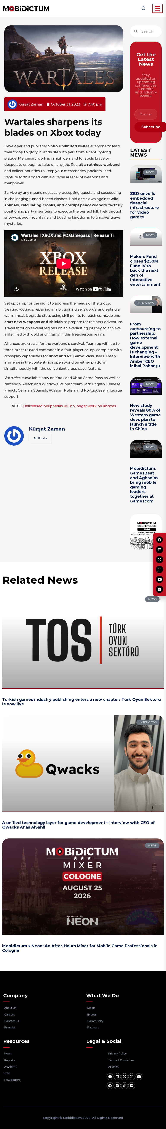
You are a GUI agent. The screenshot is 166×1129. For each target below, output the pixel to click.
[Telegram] (110, 1085)
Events (91, 1014)
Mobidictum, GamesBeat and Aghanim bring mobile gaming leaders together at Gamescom (144, 484)
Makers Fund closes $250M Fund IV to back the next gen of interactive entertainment (145, 270)
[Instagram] (131, 1076)
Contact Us (11, 1021)
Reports (9, 1060)
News (8, 1053)
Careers (9, 1014)
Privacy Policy (117, 1053)
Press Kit (10, 1027)
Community (95, 1021)
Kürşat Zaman (47, 429)
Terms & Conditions (121, 1060)
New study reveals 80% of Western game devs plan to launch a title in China (145, 417)
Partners (93, 1027)
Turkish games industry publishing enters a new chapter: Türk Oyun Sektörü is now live (81, 702)
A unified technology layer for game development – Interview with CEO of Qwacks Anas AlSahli (78, 825)
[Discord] (131, 1085)
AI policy (113, 1066)
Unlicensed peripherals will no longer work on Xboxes (69, 406)
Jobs (7, 1073)
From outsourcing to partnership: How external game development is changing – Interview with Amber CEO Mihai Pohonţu (145, 345)
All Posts (40, 438)
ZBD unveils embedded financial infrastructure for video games (144, 205)
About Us (10, 1007)
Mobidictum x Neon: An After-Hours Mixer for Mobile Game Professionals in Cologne (80, 948)
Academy (10, 1066)
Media (91, 1007)
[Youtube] (139, 1076)
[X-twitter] (124, 1076)
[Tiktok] (124, 1085)
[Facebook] (110, 1076)
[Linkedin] (117, 1076)
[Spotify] (117, 1085)
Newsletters (12, 1079)
